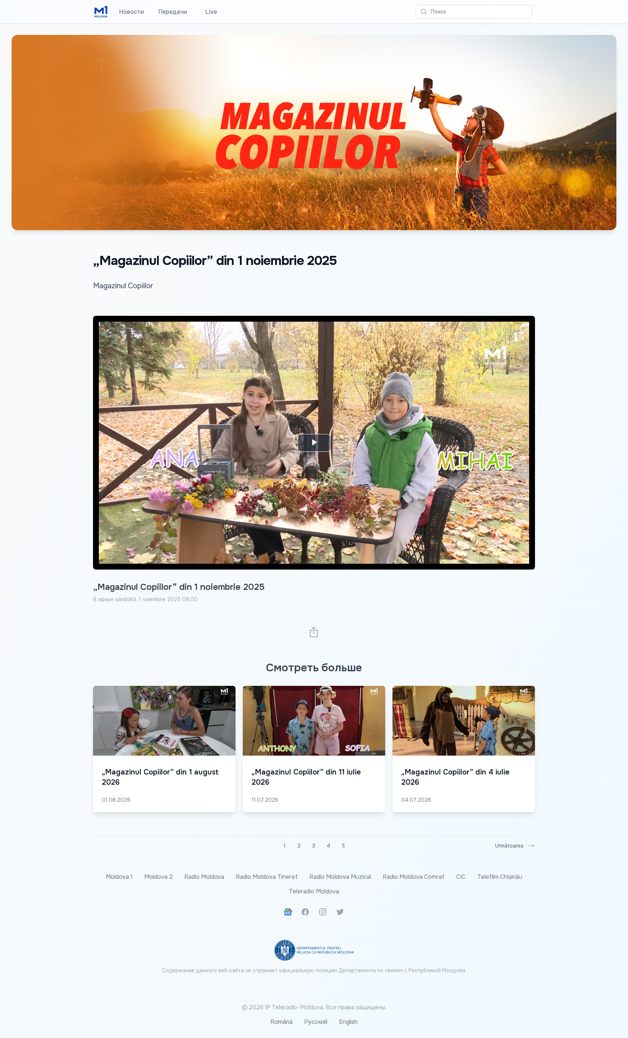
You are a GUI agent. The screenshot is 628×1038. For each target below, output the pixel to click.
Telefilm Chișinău (499, 877)
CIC (461, 877)
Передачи (172, 12)
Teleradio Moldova (314, 891)
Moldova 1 (119, 877)
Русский (315, 1022)
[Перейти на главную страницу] (101, 11)
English (348, 1022)
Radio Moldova (204, 877)
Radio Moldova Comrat (413, 877)
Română (281, 1022)
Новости (131, 12)
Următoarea (509, 845)
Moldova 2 (158, 877)
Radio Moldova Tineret (267, 877)
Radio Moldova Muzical (340, 877)
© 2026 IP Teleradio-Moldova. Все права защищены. (314, 1007)
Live (209, 12)
